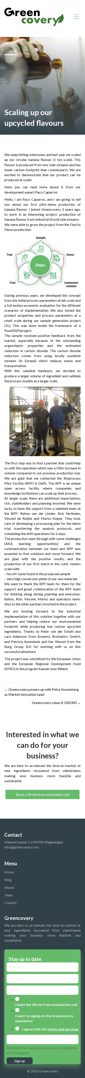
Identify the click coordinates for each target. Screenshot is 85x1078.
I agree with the (50, 1029)
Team (8, 895)
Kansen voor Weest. (54, 669)
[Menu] (76, 16)
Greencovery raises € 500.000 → (56, 702)
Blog (8, 880)
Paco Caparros (46, 192)
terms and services (63, 1029)
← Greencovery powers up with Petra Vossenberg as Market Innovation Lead (41, 691)
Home (9, 872)
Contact (10, 903)
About (9, 887)
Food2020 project (17, 330)
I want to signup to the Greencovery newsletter (44, 1018)
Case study (16, 48)
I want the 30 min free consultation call (46, 1004)
